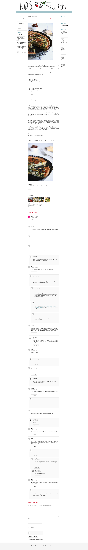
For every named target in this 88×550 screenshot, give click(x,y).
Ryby (62, 59)
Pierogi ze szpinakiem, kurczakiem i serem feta (35, 204)
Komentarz (30, 507)
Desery (62, 39)
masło (21, 43)
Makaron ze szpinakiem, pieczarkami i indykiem (40, 204)
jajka (24, 38)
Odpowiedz (34, 222)
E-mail (29, 522)
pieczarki (18, 48)
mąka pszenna (24, 46)
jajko (18, 39)
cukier (24, 34)
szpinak (20, 51)
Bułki (62, 33)
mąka (20, 46)
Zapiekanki (63, 65)
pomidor (21, 48)
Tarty (32, 185)
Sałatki (62, 60)
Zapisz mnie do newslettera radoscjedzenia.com (36, 539)
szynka (22, 51)
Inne (62, 46)
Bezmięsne (63, 31)
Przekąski (62, 57)
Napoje (62, 52)
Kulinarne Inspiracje (34, 216)
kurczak (22, 42)
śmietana (21, 52)
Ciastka (62, 38)
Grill (62, 43)
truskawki (25, 51)
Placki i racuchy (63, 55)
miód (24, 43)
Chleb (62, 34)
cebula (20, 34)
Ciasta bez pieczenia (64, 37)
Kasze (62, 47)
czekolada (21, 37)
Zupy (62, 66)
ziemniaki (18, 52)
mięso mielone (19, 44)
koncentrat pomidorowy (20, 41)
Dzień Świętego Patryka (65, 42)
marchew (18, 43)
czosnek (19, 38)
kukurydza (18, 42)
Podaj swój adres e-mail (21, 23)
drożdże (22, 38)
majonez (25, 42)
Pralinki (62, 56)
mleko (18, 46)
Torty (62, 63)
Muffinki (62, 51)
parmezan (22, 47)
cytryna (18, 37)
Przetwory (62, 58)
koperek (25, 41)
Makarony (63, 49)
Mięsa (62, 50)
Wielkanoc (63, 64)
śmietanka (25, 52)
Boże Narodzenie (64, 32)
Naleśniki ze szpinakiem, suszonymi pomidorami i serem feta (30, 204)
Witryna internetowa (31, 527)
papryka (19, 47)
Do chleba (63, 41)
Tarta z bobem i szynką (46, 203)
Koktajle (62, 48)
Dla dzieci (62, 40)
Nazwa (29, 518)
